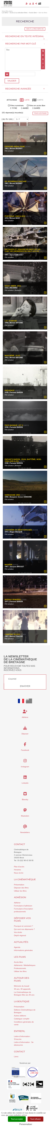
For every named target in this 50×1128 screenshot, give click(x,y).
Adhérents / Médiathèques (24, 965)
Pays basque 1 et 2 (14, 425)
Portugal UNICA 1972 (15, 216)
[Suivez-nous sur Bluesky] (25, 794)
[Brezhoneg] (40, 3)
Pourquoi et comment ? (23, 926)
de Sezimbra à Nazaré (16, 181)
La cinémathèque (25, 879)
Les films (20, 957)
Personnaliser (25, 1124)
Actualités (21, 942)
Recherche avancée (25, 88)
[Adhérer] (27, 3)
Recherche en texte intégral (25, 37)
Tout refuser (35, 1119)
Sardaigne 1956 (12, 495)
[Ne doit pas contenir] (43, 63)
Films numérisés (17, 105)
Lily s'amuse (11, 321)
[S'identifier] (33, 3)
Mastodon (25, 816)
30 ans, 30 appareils (22, 989)
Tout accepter (17, 1119)
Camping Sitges (12, 634)
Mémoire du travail (21, 986)
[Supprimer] (43, 55)
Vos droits (18, 932)
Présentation (19, 885)
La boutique (21, 1001)
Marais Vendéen (13, 600)
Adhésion (20, 897)
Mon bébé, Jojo (13, 356)
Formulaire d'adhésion (23, 906)
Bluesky (25, 799)
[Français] (21, 701)
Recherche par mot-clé (25, 43)
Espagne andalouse (15, 147)
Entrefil (19, 1031)
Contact (19, 844)
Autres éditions (20, 1016)
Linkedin (25, 783)
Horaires (17, 870)
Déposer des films (21, 888)
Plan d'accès (19, 867)
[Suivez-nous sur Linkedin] (25, 778)
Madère (8, 565)
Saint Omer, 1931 (13, 286)
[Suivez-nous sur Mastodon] (25, 811)
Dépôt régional (20, 935)
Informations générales (23, 950)
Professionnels (20, 968)
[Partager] (36, 3)
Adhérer (17, 903)
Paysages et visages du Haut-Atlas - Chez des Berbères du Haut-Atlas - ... (23, 250)
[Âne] (23, 50)
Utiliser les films (20, 891)
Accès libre (18, 962)
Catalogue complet (21, 1019)
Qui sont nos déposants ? (24, 929)
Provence (10, 390)
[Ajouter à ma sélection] (45, 153)
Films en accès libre (37, 105)
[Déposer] (30, 3)
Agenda (17, 947)
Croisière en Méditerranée (18, 530)
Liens (16, 1057)
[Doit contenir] (43, 59)
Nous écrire (18, 873)
